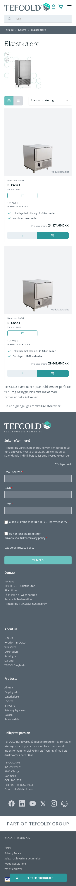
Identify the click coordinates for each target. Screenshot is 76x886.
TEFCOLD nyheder (15, 665)
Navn (8, 488)
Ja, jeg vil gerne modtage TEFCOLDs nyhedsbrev (38, 522)
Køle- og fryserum (15, 710)
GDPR (7, 848)
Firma (8, 504)
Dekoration (11, 651)
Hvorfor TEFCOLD (14, 642)
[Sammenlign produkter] (22, 195)
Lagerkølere (11, 696)
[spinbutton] (22, 235)
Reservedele (12, 719)
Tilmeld (38, 560)
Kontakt (9, 581)
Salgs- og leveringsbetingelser (23, 858)
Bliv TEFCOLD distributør (19, 586)
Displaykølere (12, 692)
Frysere (8, 701)
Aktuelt (8, 687)
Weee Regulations (15, 863)
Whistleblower (13, 869)
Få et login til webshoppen (20, 595)
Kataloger (10, 656)
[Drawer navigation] (69, 6)
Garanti (9, 660)
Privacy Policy (12, 853)
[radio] (18, 100)
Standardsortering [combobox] (42, 100)
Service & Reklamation (18, 599)
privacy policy (25, 547)
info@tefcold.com (23, 789)
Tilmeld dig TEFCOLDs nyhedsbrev (25, 603)
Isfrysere (9, 705)
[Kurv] (61, 6)
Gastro (8, 714)
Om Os (8, 638)
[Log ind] (53, 6)
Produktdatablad (60, 171)
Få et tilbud (11, 590)
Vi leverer (10, 647)
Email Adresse (13, 472)
